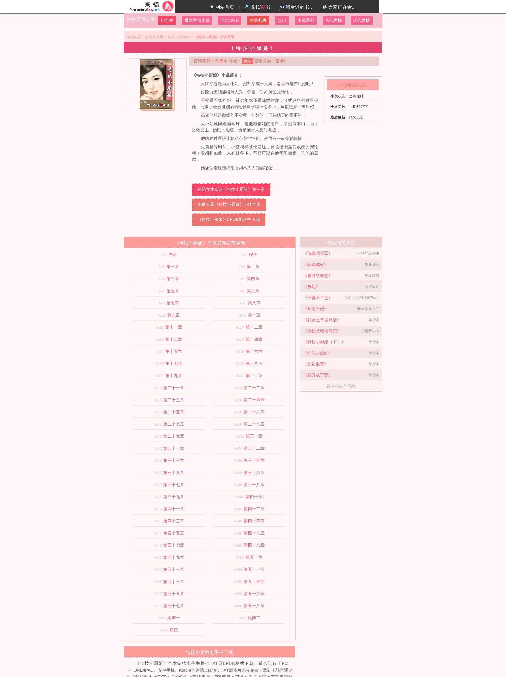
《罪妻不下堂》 (318, 297)
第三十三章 (173, 460)
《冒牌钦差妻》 (318, 275)
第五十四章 (254, 581)
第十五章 (173, 351)
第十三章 (173, 339)
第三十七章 (173, 484)
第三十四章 (254, 460)
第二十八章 (254, 424)
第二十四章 (254, 400)
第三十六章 (254, 472)
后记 (173, 630)
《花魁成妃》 (315, 264)
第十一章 (173, 327)
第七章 (172, 303)
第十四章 (254, 339)
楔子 (253, 254)
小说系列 (305, 20)
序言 (172, 254)
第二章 (253, 266)
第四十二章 (254, 509)
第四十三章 (173, 521)
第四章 (253, 278)
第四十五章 (173, 533)
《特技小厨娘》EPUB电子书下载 (228, 219)
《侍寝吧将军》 (318, 253)
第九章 (173, 315)
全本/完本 (230, 20)
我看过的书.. (298, 7)
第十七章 (173, 363)
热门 (282, 20)
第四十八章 (254, 545)
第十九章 (173, 375)
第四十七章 (173, 545)
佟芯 (247, 61)
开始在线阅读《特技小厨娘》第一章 (231, 189)
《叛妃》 (311, 286)
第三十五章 (173, 472)
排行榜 (167, 20)
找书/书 (259, 7)
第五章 (172, 291)
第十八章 (254, 363)
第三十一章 (173, 448)
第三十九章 (173, 497)
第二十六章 (254, 412)
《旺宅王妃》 (315, 309)
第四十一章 (173, 509)
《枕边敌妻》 (315, 364)
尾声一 (173, 618)
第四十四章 (254, 521)
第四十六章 (254, 533)
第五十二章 (254, 569)
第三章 (172, 278)
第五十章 (254, 557)
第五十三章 (173, 581)
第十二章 (254, 327)
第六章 (253, 291)
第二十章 (254, 375)
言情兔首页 (154, 37)
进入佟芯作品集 (341, 386)
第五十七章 (173, 606)
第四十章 (254, 497)
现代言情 (361, 20)
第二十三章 (173, 400)
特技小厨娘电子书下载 (209, 652)
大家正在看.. (340, 7)
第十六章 (254, 351)
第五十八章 (254, 606)
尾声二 (254, 618)
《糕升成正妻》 (318, 375)
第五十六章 (254, 593)
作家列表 (258, 20)
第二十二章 (254, 388)
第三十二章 (254, 448)
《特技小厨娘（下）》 (324, 342)
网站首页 (224, 7)
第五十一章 (173, 569)
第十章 (254, 315)
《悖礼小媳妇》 (318, 353)
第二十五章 (173, 412)
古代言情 (333, 20)
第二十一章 (173, 388)
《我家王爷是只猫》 (322, 320)
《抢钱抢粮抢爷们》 (322, 331)
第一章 (172, 266)
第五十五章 (173, 593)
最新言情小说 (197, 20)
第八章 (254, 303)
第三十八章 (254, 484)
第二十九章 (173, 436)
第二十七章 (173, 424)
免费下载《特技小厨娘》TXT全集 (228, 204)
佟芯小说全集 (179, 37)
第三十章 (254, 436)
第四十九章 (173, 557)
